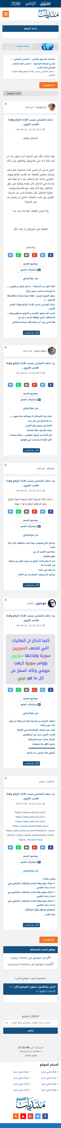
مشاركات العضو (28, 270)
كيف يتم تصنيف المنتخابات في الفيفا (36, 730)
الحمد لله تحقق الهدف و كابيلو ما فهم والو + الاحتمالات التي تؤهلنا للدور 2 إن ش (31, 315)
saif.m (50, 781)
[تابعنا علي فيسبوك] (45, 1116)
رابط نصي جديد (48, 1072)
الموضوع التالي (22, 978)
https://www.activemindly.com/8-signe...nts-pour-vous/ (35, 837)
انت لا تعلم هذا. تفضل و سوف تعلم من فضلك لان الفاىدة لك (31, 563)
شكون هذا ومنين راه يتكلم (41, 753)
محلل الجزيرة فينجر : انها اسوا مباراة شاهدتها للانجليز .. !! (31, 298)
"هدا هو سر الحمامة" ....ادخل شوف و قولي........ (30, 286)
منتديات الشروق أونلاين (43, 59)
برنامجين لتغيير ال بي (44, 552)
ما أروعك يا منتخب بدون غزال (40, 291)
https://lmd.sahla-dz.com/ (30, 817)
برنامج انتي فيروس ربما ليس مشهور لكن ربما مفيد (31, 545)
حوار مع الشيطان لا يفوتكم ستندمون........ (30, 416)
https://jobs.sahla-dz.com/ (30, 821)
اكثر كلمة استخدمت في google (36, 440)
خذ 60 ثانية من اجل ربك (40, 421)
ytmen (50, 468)
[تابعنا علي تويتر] (38, 1116)
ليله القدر (50, 914)
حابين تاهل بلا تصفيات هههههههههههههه (41, 746)
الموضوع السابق (38, 978)
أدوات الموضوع (14, 93)
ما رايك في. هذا (46, 570)
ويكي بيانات (49, 879)
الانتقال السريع (30, 1016)
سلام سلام (40, 350)
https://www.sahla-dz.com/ (30, 812)
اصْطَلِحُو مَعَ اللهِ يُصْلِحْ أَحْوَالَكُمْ (40, 910)
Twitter (14, 958)
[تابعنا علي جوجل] (30, 1116)
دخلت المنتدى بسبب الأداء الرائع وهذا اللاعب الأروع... (32, 307)
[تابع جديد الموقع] (16, 1116)
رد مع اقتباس (31, 333)
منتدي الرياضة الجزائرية (44, 63)
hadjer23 (41, 107)
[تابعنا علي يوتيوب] (23, 1116)
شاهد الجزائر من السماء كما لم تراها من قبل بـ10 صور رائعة (32, 723)
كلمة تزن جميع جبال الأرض (39, 426)
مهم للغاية (49, 556)
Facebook (13, 964)
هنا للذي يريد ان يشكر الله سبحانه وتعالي (33, 322)
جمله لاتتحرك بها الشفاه (39, 430)
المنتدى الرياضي (21, 59)
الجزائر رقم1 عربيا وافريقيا (41, 739)
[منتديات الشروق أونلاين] (48, 18)
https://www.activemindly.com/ (30, 826)
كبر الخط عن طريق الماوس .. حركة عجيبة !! (30, 435)
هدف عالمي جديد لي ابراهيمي (39, 735)
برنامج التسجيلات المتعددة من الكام (36, 575)
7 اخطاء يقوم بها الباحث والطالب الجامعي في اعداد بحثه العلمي (31, 894)
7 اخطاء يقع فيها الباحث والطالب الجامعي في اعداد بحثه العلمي (31, 885)
